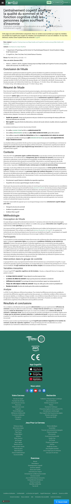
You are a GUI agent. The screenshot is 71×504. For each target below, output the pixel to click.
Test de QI (35, 486)
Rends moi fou (18, 444)
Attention (18, 419)
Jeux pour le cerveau (52, 452)
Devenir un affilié (63, 493)
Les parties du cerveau (18, 403)
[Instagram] (40, 390)
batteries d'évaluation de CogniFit (42, 230)
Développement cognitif (35, 465)
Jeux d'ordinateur (51, 400)
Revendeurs (35, 463)
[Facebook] (27, 390)
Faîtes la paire (18, 448)
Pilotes (51, 405)
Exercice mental (35, 476)
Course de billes (18, 454)
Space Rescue (18, 450)
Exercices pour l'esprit (35, 471)
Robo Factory (18, 438)
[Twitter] (31, 390)
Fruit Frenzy (18, 430)
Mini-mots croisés (18, 428)
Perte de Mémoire (18, 411)
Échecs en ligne (18, 426)
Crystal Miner (18, 434)
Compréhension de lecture (35, 480)
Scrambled (52, 428)
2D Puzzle (52, 440)
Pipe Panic (18, 432)
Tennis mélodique (52, 426)
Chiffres (52, 444)
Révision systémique (51, 415)
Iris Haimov (12, 46)
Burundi (6, 501)
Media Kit (54, 493)
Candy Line (52, 438)
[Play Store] (35, 374)
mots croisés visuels (18, 446)
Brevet (35, 461)
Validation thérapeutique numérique (51, 398)
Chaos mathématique (18, 452)
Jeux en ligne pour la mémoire (52, 450)
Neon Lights (18, 442)
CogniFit (37, 37)
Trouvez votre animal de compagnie (51, 430)
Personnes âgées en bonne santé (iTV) (51, 409)
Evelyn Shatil (20, 46)
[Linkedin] (44, 390)
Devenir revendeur (14, 497)
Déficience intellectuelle (18, 413)
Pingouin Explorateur (52, 442)
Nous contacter (25, 497)
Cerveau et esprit (18, 398)
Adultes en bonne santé (51, 403)
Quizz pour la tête (35, 469)
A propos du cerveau (18, 400)
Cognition (18, 409)
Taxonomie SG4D (51, 417)
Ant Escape (18, 440)
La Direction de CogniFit (32, 493)
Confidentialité (20, 493)
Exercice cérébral (35, 467)
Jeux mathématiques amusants (35, 478)
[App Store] (35, 369)
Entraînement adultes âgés (51, 411)
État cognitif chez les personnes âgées (51, 413)
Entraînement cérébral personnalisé (35, 474)
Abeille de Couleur (52, 446)
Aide (32, 497)
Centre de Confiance (56, 497)
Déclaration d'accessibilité (42, 497)
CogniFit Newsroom (45, 493)
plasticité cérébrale (39, 188)
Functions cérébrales (18, 415)
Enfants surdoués (35, 482)
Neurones (18, 405)
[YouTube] (35, 390)
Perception (18, 417)
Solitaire (18, 436)
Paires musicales (52, 432)
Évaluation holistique (51, 407)
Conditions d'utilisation (9, 493)
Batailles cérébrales (35, 484)
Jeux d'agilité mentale (52, 448)
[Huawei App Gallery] (35, 379)
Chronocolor (52, 434)
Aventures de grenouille (52, 436)
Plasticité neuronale (18, 407)
